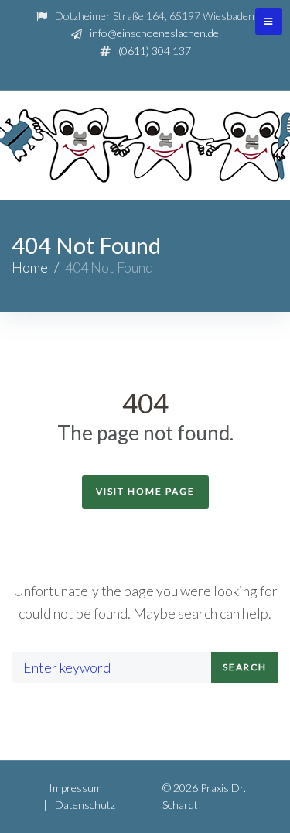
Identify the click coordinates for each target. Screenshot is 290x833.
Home (30, 267)
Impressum (75, 787)
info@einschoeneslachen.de (154, 32)
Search (245, 667)
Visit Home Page (145, 491)
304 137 (154, 50)
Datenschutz (85, 804)
